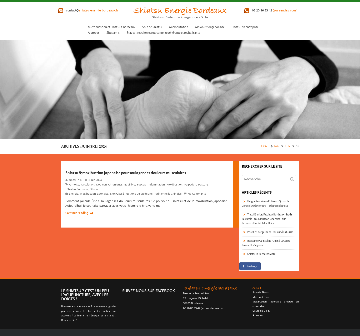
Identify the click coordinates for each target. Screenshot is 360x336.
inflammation (156, 184)
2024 (276, 146)
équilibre (129, 184)
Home (265, 146)
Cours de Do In (261, 310)
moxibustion (174, 184)
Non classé (117, 193)
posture (203, 184)
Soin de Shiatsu (152, 27)
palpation (190, 184)
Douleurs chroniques (109, 184)
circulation (87, 184)
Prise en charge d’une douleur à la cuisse (270, 232)
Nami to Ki (75, 180)
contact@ (91, 10)
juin (287, 146)
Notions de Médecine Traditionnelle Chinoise (153, 193)
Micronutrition (178, 27)
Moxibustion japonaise (210, 27)
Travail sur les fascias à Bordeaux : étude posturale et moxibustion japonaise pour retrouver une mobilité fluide (267, 219)
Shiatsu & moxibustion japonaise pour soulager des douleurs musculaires (125, 172)
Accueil (256, 288)
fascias (141, 184)
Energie (73, 193)
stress (94, 189)
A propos (93, 33)
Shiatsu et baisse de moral (261, 254)
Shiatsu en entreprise (245, 27)
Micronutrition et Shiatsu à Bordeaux (111, 27)
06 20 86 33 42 (274, 10)
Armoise (74, 184)
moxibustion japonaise (94, 193)
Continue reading (76, 213)
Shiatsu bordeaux (78, 189)
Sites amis (113, 33)
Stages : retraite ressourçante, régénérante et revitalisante (163, 33)
